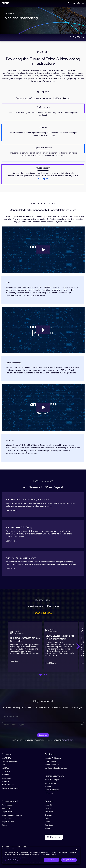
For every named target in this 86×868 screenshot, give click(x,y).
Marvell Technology (13, 363)
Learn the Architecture (53, 758)
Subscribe (43, 735)
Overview (43, 52)
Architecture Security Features (56, 768)
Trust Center (49, 825)
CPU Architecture (51, 761)
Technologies (43, 481)
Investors (48, 808)
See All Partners (50, 783)
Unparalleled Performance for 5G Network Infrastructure (43, 209)
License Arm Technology (10, 788)
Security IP (5, 775)
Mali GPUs (5, 768)
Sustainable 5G (19, 633)
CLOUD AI (9, 13)
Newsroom (48, 815)
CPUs (3, 765)
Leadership (49, 805)
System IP (5, 781)
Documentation (7, 805)
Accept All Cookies (69, 860)
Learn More (10, 510)
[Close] (76, 849)
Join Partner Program (52, 780)
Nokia (8, 283)
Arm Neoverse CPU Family (19, 527)
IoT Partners (49, 793)
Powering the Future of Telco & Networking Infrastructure (43, 61)
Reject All (51, 860)
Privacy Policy (67, 740)
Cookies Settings (13, 860)
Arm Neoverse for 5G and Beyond (43, 487)
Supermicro (10, 440)
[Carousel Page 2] (45, 675)
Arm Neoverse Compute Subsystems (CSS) (27, 499)
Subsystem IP (6, 778)
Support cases (7, 812)
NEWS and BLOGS (43, 613)
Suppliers (48, 828)
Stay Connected (43, 701)
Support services (8, 822)
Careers (47, 818)
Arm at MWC (54, 631)
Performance (43, 107)
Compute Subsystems (9, 761)
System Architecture (52, 765)
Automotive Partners (52, 790)
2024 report (43, 178)
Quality (47, 822)
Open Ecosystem (43, 147)
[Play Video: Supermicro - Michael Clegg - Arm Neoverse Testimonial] (43, 407)
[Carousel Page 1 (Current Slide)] (40, 675)
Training (4, 825)
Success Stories (43, 203)
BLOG (17, 632)
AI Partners (49, 786)
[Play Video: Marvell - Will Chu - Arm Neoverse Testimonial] (43, 329)
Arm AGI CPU (6, 758)
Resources (43, 600)
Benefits (43, 92)
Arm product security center (12, 815)
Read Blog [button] (14, 661)
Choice (43, 127)
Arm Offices (49, 812)
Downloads (6, 808)
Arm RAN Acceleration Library (21, 557)
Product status (7, 818)
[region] (41, 855)
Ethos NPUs (6, 771)
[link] (5, 3)
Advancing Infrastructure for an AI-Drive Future (43, 98)
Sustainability (43, 167)
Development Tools (8, 785)
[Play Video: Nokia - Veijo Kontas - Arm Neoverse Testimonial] (43, 249)
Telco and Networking (20, 18)
